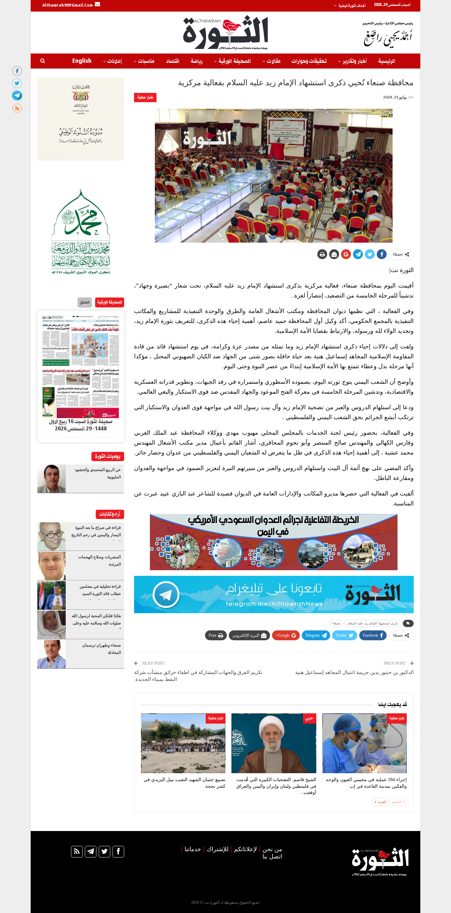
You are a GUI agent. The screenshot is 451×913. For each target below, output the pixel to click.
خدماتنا (193, 849)
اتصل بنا (272, 856)
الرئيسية (386, 61)
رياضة (196, 61)
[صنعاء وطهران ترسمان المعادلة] (51, 654)
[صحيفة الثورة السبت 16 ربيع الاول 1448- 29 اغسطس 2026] (81, 367)
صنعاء (336, 623)
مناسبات (146, 61)
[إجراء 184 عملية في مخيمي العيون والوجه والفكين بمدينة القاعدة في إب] (364, 743)
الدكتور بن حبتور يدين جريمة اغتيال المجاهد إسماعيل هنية (354, 672)
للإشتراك (217, 849)
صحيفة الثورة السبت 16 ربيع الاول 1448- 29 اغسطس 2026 (80, 425)
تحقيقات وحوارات (309, 61)
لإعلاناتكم (245, 849)
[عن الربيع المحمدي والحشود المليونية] (51, 478)
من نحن (272, 849)
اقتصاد (172, 61)
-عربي (309, 718)
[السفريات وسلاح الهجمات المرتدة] (51, 566)
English (81, 61)
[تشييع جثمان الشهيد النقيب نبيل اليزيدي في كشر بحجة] (183, 743)
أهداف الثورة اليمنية (351, 6)
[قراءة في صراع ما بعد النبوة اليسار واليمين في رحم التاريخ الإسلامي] (51, 536)
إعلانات (115, 61)
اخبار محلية (145, 97)
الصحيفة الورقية (235, 61)
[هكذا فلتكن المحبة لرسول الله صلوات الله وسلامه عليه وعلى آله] (51, 625)
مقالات (273, 61)
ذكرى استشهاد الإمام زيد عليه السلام (373, 623)
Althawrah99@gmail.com (67, 5)
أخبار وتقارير (355, 61)
